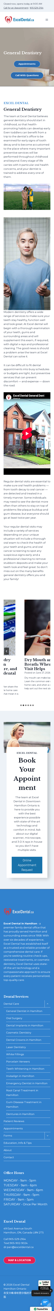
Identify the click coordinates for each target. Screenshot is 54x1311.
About (8, 1150)
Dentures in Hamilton (20, 1114)
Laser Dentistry (16, 1047)
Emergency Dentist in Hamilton (27, 1083)
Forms (8, 1135)
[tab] (21, 705)
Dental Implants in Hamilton (24, 1025)
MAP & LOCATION (19, 1260)
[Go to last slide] (6, 651)
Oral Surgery (14, 1018)
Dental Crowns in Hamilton (23, 1039)
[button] (46, 1303)
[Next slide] (47, 651)
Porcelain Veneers (18, 1061)
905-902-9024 (19, 1243)
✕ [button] (50, 1290)
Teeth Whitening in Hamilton (25, 1068)
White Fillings (15, 1054)
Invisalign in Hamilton (20, 1076)
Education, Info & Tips (18, 1142)
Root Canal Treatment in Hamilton (22, 1093)
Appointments (13, 1128)
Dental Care (11, 1003)
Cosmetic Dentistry (18, 1032)
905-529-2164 (36, 8)
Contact (9, 1157)
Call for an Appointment (16, 8)
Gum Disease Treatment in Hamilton (24, 1104)
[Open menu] (47, 20)
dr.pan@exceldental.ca (19, 1247)
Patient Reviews (14, 1121)
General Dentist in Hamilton (24, 1011)
